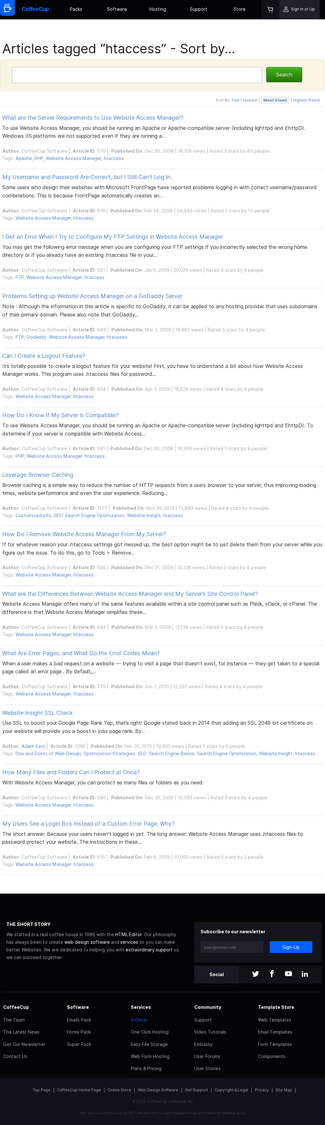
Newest (250, 100)
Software (117, 9)
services (129, 942)
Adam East (33, 746)
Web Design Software (158, 1090)
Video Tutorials (210, 1032)
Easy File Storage (149, 1044)
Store (240, 9)
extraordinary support (149, 949)
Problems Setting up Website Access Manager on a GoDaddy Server (92, 296)
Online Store (119, 1090)
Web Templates (274, 1019)
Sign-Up (291, 947)
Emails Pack (79, 1019)
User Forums (207, 1056)
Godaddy (36, 337)
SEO (58, 515)
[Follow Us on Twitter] (255, 974)
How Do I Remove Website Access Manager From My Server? (84, 534)
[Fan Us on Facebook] (272, 974)
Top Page (41, 1090)
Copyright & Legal (231, 1090)
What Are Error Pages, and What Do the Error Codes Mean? (81, 653)
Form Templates (275, 1044)
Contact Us (15, 1056)
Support (198, 9)
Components (271, 1056)
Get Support (196, 1090)
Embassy (203, 1044)
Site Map (283, 1090)
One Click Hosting (150, 1032)
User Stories (207, 1068)
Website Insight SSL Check (37, 712)
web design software (87, 942)
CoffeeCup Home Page (79, 1090)
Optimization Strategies (109, 753)
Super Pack (79, 1044)
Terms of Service (220, 1113)
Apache (24, 158)
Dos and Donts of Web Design (48, 753)
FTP (20, 277)
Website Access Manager (73, 158)
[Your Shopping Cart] (270, 9)
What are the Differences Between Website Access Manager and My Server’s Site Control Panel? (130, 593)
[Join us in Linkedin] (305, 974)
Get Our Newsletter (24, 1044)
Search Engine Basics (172, 753)
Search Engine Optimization (94, 515)
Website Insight (144, 515)
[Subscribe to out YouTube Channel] (288, 974)
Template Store (276, 1007)
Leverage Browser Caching (37, 474)
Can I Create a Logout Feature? (43, 355)
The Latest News (21, 1032)
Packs (76, 9)
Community (207, 1007)
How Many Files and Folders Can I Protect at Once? (71, 772)
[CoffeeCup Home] (35, 9)
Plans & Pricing (146, 1068)
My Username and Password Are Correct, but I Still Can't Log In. (87, 177)
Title (235, 100)
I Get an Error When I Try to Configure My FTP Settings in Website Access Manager (112, 236)
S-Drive (139, 1019)
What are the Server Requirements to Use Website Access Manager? (92, 117)
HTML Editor (128, 934)
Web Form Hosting (150, 1056)
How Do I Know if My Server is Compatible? (60, 415)
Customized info (33, 515)
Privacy (262, 1090)
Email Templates (275, 1032)
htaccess (114, 158)
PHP (39, 158)
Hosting (157, 9)
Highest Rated (306, 100)
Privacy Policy (184, 1113)
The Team (14, 1019)
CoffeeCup (16, 1007)
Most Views (275, 100)
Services (141, 1007)
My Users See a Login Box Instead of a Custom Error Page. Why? (88, 823)
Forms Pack (79, 1032)
